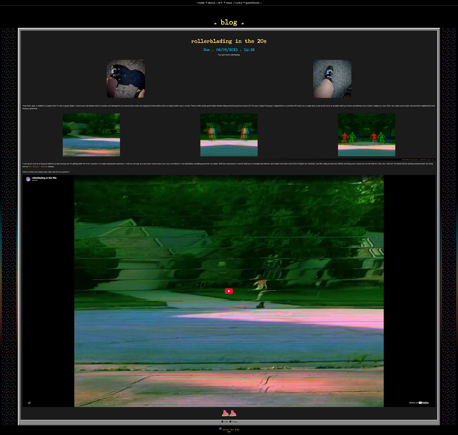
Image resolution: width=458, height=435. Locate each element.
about (212, 2)
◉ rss (224, 421)
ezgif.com (430, 159)
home (201, 2)
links (238, 2)
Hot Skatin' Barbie (38, 166)
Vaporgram (414, 159)
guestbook (253, 2)
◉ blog (233, 421)
